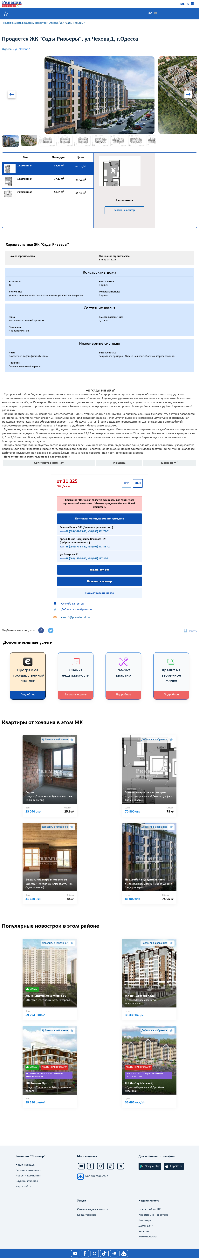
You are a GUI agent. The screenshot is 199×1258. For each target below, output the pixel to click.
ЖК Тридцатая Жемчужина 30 (45, 995)
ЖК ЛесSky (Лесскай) (139, 1083)
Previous (13, 95)
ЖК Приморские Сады (140, 995)
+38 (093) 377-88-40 (75, 546)
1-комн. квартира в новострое (46, 879)
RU (156, 13)
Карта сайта (23, 1186)
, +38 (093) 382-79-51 (98, 531)
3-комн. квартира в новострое (145, 792)
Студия (30, 792)
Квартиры (145, 1220)
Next (186, 95)
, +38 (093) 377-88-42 (98, 546)
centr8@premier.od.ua (75, 617)
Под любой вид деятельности (145, 879)
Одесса (7, 49)
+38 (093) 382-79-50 (75, 531)
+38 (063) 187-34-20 (75, 558)
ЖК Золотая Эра (36, 1083)
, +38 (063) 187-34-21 (98, 558)
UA (150, 13)
